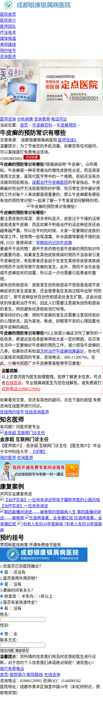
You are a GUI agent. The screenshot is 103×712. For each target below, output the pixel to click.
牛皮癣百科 (42, 125)
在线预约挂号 (12, 412)
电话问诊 (59, 119)
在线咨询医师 (37, 412)
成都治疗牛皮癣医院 (50, 182)
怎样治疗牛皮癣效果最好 (62, 351)
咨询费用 (42, 119)
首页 (24, 125)
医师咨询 (8, 119)
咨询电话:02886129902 (21, 389)
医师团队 (8, 26)
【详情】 (39, 452)
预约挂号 (8, 50)
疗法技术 (8, 32)
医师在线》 (68, 140)
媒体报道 (8, 38)
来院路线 (8, 44)
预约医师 (8, 458)
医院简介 (8, 20)
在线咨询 (14, 383)
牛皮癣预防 (66, 125)
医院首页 (8, 14)
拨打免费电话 (12, 669)
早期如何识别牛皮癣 (54, 243)
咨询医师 (8, 56)
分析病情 (25, 119)
